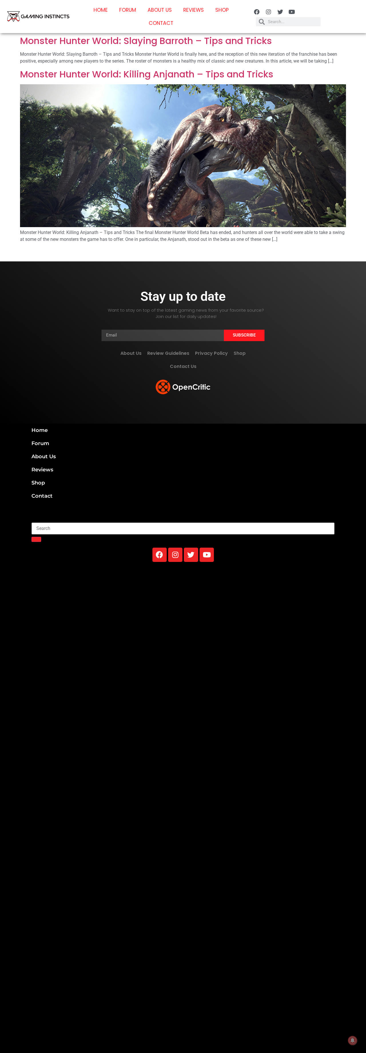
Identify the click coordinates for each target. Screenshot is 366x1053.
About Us (160, 10)
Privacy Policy (211, 353)
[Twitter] (280, 12)
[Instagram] (268, 12)
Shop (222, 10)
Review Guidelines (168, 353)
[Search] (36, 539)
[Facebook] (257, 12)
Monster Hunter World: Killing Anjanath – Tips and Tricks (146, 74)
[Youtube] (292, 12)
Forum (127, 10)
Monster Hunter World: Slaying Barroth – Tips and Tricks (146, 40)
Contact (161, 23)
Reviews (193, 10)
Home (101, 10)
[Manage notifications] (352, 1040)
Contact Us (183, 366)
